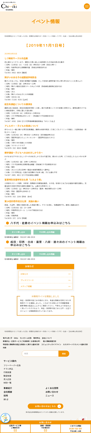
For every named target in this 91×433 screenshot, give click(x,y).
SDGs (16, 338)
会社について (47, 338)
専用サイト (33, 305)
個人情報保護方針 (49, 341)
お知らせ (24, 273)
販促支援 (7, 375)
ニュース (50, 395)
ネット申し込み (18, 232)
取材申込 (36, 338)
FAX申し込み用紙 (47, 232)
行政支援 (7, 372)
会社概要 (8, 391)
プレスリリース (27, 280)
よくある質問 (52, 388)
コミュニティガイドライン (51, 344)
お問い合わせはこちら (45, 406)
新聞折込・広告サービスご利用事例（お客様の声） (22, 341)
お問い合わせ (52, 391)
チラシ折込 (8, 368)
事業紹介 (8, 388)
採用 (6, 395)
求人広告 (7, 379)
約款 (4, 347)
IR (5, 399)
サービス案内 (10, 360)
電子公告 (6, 338)
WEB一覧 (7, 382)
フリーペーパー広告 (12, 365)
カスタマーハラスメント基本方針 (75, 344)
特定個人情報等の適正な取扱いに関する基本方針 (21, 344)
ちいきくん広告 (26, 338)
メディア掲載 (26, 286)
